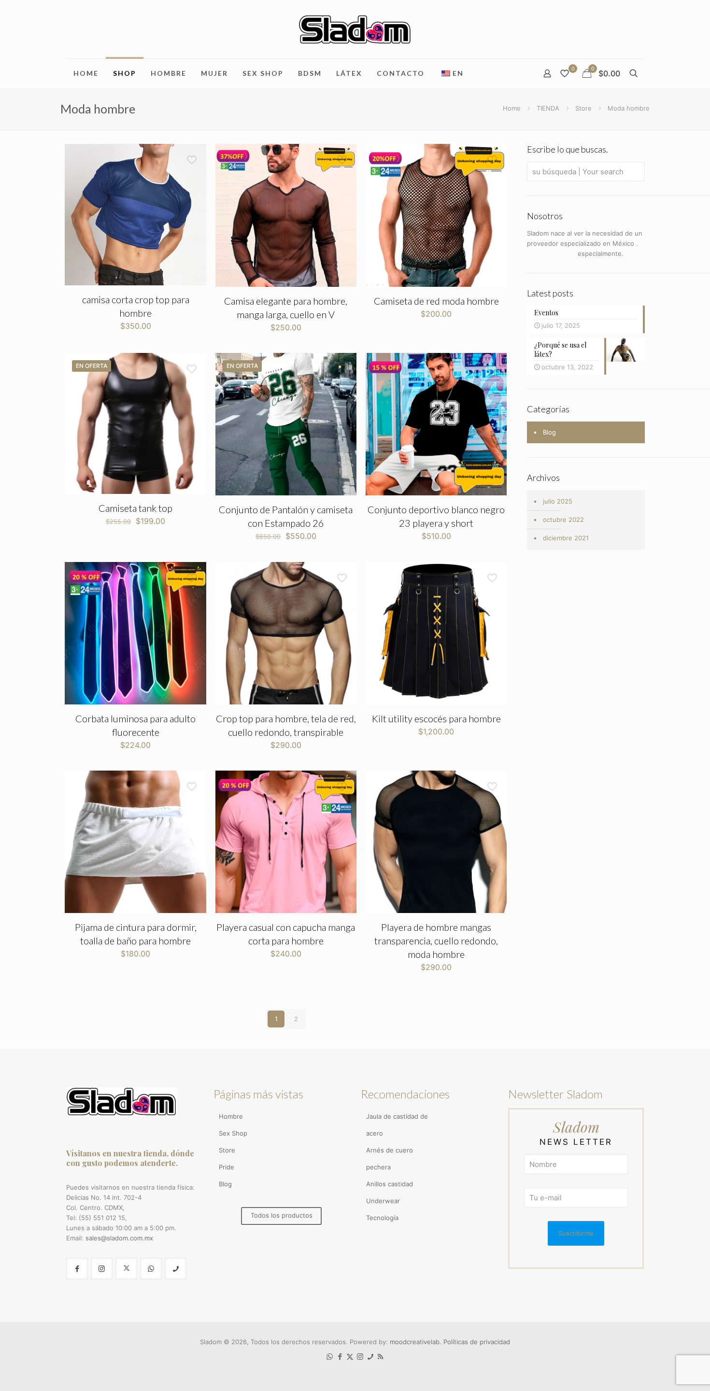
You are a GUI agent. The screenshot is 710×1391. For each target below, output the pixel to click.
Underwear (383, 1201)
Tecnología (382, 1218)
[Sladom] (355, 29)
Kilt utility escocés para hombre (436, 718)
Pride (226, 1167)
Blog (549, 432)
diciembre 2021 (566, 538)
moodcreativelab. (416, 1342)
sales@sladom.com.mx (119, 1238)
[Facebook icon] (339, 1356)
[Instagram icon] (360, 1356)
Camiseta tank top (135, 508)
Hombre (231, 1116)
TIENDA (548, 108)
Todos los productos (281, 1215)
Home (512, 108)
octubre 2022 (563, 519)
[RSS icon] (380, 1356)
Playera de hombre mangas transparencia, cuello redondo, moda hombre (436, 940)
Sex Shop (233, 1133)
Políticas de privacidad (476, 1342)
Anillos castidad (389, 1184)
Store (583, 108)
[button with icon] (77, 1268)
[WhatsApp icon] (329, 1356)
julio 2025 (557, 501)
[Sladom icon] (370, 1356)
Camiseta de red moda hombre (436, 301)
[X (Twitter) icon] (350, 1356)
